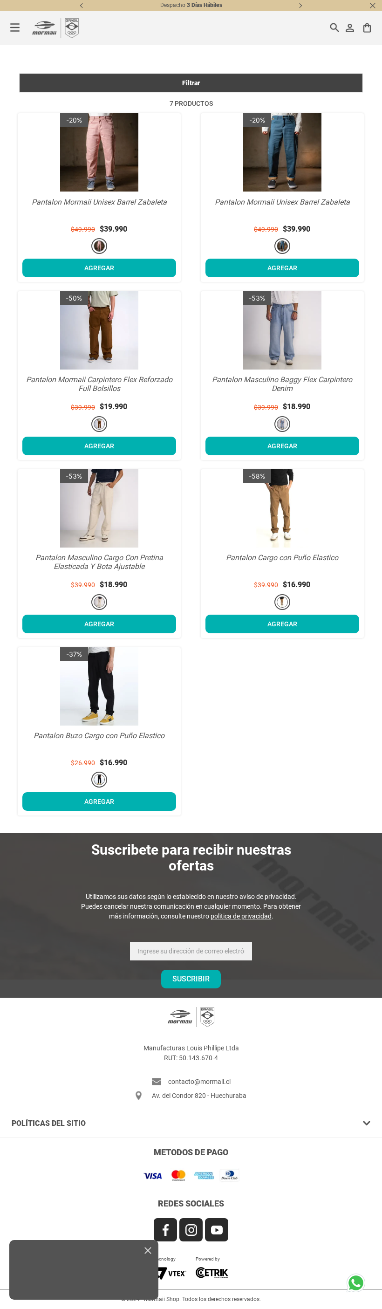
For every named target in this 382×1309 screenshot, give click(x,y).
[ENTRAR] (350, 28)
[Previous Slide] (81, 5)
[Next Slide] (300, 5)
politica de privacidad (241, 916)
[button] (99, 246)
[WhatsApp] (359, 1286)
